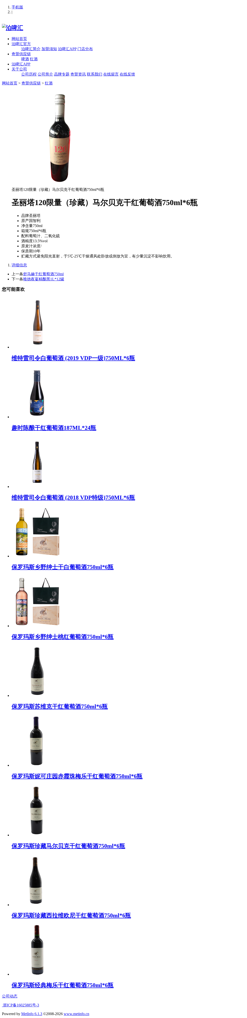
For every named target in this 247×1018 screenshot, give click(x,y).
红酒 (34, 59)
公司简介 (45, 74)
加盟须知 (49, 49)
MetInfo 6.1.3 (31, 1014)
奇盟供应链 (21, 54)
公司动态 (9, 996)
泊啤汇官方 (21, 44)
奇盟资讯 (78, 74)
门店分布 (85, 49)
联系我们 (94, 74)
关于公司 (19, 69)
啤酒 (25, 59)
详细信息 (19, 265)
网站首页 (19, 39)
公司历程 (29, 74)
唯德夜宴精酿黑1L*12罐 (43, 279)
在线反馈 (127, 74)
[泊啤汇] (12, 28)
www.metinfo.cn (76, 1014)
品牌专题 (61, 74)
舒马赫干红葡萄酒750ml (43, 274)
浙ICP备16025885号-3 (20, 1005)
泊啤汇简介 (31, 49)
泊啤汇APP (67, 49)
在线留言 (111, 74)
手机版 (17, 7)
